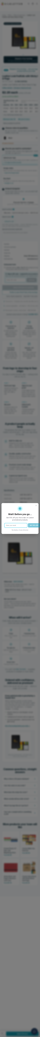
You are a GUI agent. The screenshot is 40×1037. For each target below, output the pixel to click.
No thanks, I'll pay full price (20, 530)
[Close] (36, 505)
